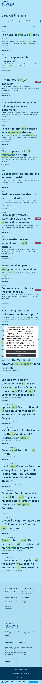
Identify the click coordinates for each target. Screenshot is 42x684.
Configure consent (21, 351)
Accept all (21, 355)
